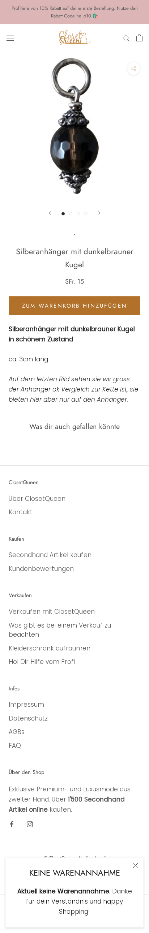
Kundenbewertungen (41, 568)
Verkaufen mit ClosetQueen (52, 611)
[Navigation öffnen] (10, 38)
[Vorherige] (49, 213)
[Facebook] (12, 824)
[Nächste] (99, 213)
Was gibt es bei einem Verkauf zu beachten (60, 630)
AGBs (17, 731)
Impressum (26, 704)
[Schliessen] (135, 865)
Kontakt (21, 512)
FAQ (15, 745)
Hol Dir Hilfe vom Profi (42, 661)
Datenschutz (28, 718)
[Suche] (126, 38)
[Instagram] (30, 824)
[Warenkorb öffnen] (139, 37)
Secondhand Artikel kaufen (50, 555)
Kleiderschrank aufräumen (49, 648)
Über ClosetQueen (37, 498)
